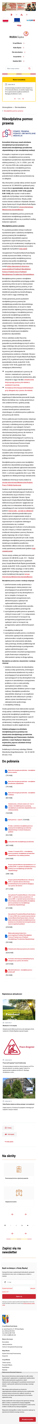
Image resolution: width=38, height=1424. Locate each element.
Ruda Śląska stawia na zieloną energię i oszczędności (19, 1094)
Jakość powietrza (7, 1344)
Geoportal (5, 1356)
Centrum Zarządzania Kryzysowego (12, 1347)
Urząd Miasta (17, 43)
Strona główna (7, 107)
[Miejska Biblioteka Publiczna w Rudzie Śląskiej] (22, 1225)
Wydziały (4, 1370)
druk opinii (23, 249)
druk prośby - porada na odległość (20, 511)
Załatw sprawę (6, 1362)
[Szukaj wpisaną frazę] (30, 68)
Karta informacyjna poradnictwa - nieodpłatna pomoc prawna (21, 771)
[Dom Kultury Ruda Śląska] (33, 1225)
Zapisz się (19, 1296)
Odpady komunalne (19, 1196)
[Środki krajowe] (5, 20)
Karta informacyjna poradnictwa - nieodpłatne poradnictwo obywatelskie (21, 782)
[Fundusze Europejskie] (17, 20)
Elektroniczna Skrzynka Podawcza (11, 1372)
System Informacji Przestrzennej (11, 1353)
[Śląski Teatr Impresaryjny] (28, 1225)
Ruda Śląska (17, 48)
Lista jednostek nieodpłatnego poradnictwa (21, 841)
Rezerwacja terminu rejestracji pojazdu (19, 1173)
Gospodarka (17, 56)
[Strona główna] (19, 34)
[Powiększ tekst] (26, 14)
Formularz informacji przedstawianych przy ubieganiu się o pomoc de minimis (21, 959)
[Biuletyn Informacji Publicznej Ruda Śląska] (19, 25)
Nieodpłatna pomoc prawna (13, 111)
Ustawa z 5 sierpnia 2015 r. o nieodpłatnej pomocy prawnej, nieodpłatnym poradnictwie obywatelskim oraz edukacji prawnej (21, 853)
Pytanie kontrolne (7, 1288)
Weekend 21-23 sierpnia (19, 1016)
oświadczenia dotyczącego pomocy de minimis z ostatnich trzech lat (19, 382)
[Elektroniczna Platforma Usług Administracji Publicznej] (30, 20)
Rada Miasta (5, 1367)
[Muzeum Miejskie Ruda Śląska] (16, 1225)
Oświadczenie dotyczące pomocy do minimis (21, 949)
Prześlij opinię (9, 1141)
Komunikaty (5, 1342)
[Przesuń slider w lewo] (12, 1214)
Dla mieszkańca (17, 52)
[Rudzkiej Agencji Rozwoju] (11, 1225)
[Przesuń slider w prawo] (25, 1214)
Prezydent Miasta (7, 1365)
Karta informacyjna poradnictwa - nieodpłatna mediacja (21, 793)
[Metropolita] (5, 1225)
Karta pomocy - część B (15, 819)
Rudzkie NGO (17, 61)
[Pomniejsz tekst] (16, 14)
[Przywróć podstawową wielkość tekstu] (22, 14)
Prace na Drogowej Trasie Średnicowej (19, 91)
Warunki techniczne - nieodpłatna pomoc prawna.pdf (20, 971)
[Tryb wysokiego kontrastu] (11, 14)
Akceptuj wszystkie (27, 1419)
